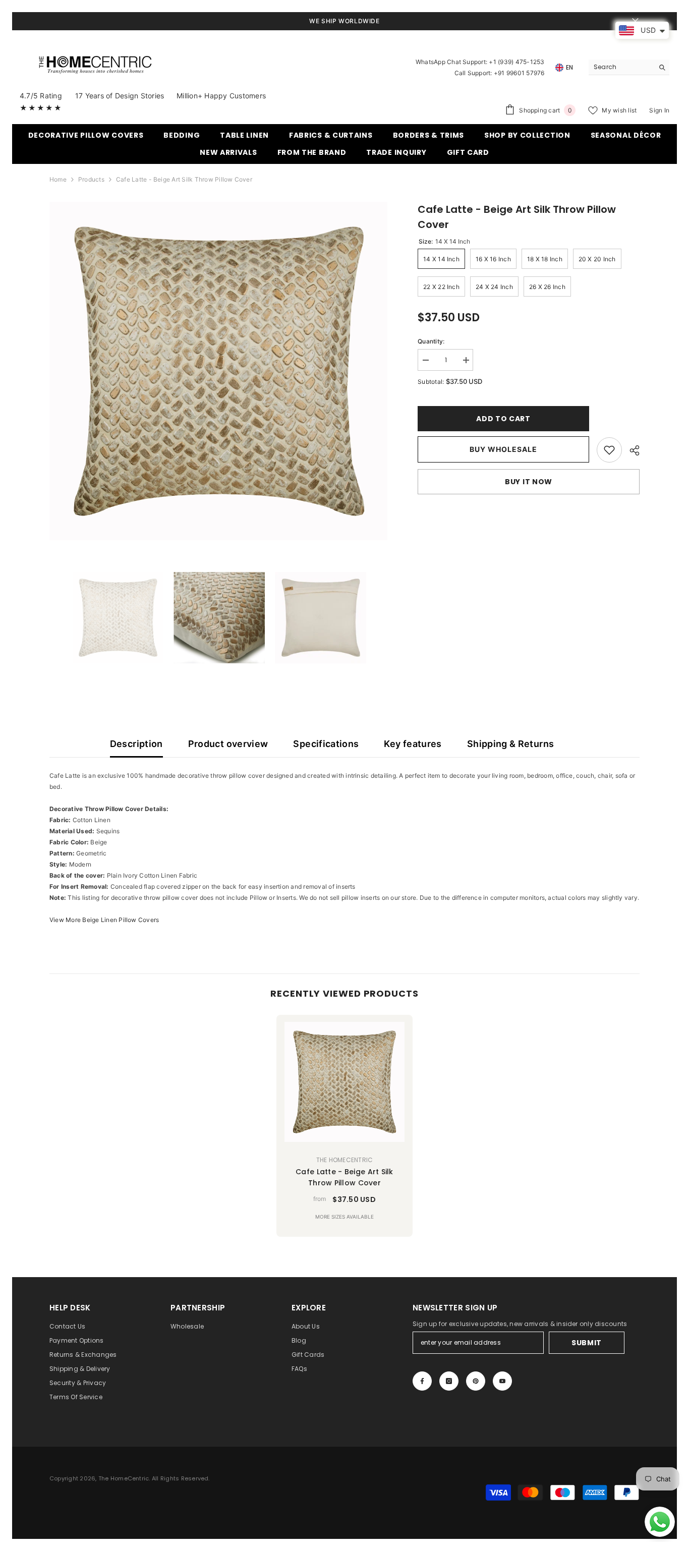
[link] (609, 450)
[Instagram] (448, 1381)
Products (91, 179)
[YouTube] (502, 1381)
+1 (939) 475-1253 (516, 62)
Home (58, 179)
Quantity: (431, 341)
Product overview (228, 743)
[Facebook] (422, 1381)
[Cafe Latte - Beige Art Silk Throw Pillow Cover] (344, 1082)
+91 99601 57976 (519, 73)
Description (136, 743)
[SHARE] (631, 450)
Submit (586, 1343)
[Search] (629, 67)
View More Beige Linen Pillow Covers (104, 920)
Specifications (326, 743)
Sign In (659, 110)
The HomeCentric (344, 1160)
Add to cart (503, 419)
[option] (218, 371)
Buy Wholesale (503, 449)
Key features (412, 743)
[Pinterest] (475, 1381)
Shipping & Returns (510, 743)
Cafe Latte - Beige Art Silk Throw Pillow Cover (344, 1177)
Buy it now (528, 482)
